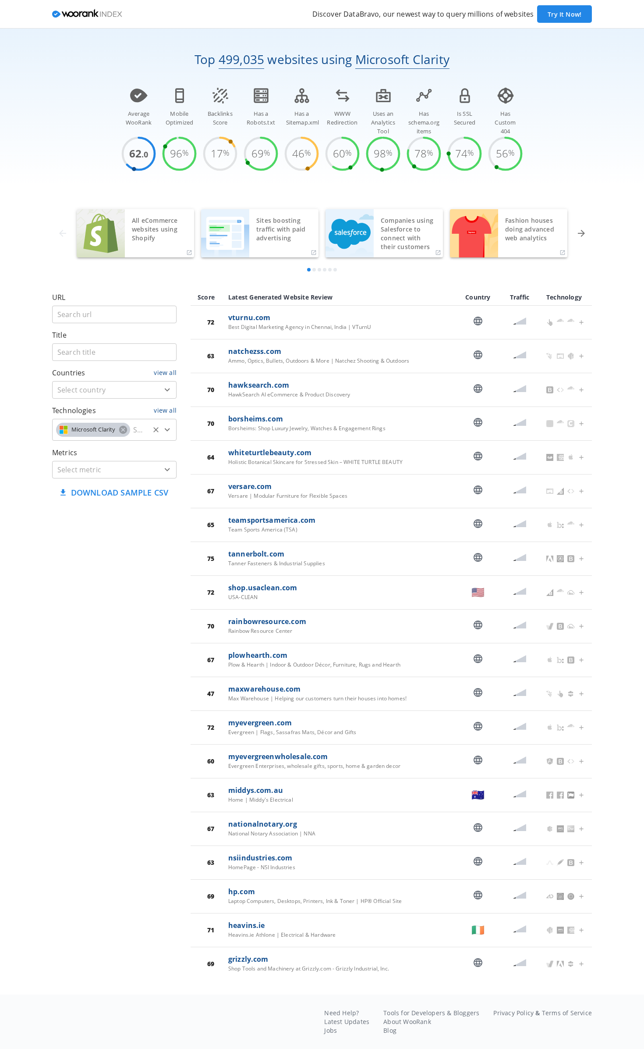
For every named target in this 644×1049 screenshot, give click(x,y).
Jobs (330, 1030)
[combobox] (114, 390)
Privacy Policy (513, 1013)
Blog (389, 1030)
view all (165, 372)
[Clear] (156, 430)
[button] (93, 430)
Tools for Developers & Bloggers (431, 1013)
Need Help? (341, 1013)
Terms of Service (567, 1013)
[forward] (581, 233)
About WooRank (407, 1021)
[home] (87, 14)
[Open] (167, 390)
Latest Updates (346, 1021)
